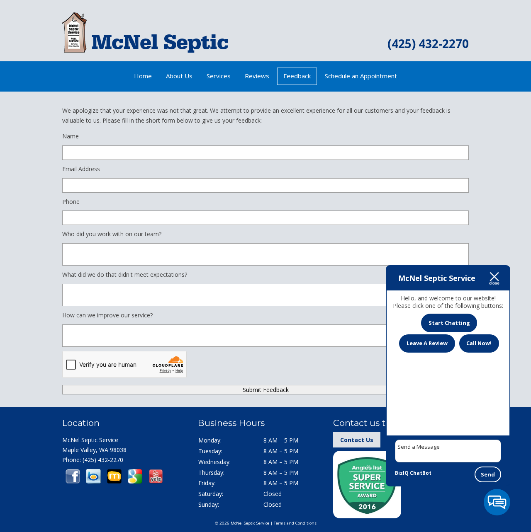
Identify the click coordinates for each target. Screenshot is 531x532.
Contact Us (356, 440)
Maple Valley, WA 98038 (94, 450)
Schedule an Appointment (361, 76)
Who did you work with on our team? (111, 234)
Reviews (257, 76)
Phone (71, 202)
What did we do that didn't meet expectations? (124, 274)
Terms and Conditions (295, 523)
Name (70, 136)
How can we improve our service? (107, 315)
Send (488, 474)
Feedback (297, 76)
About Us (179, 76)
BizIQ (402, 472)
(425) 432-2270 (428, 43)
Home (143, 76)
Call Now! (479, 343)
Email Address (81, 169)
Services (219, 76)
